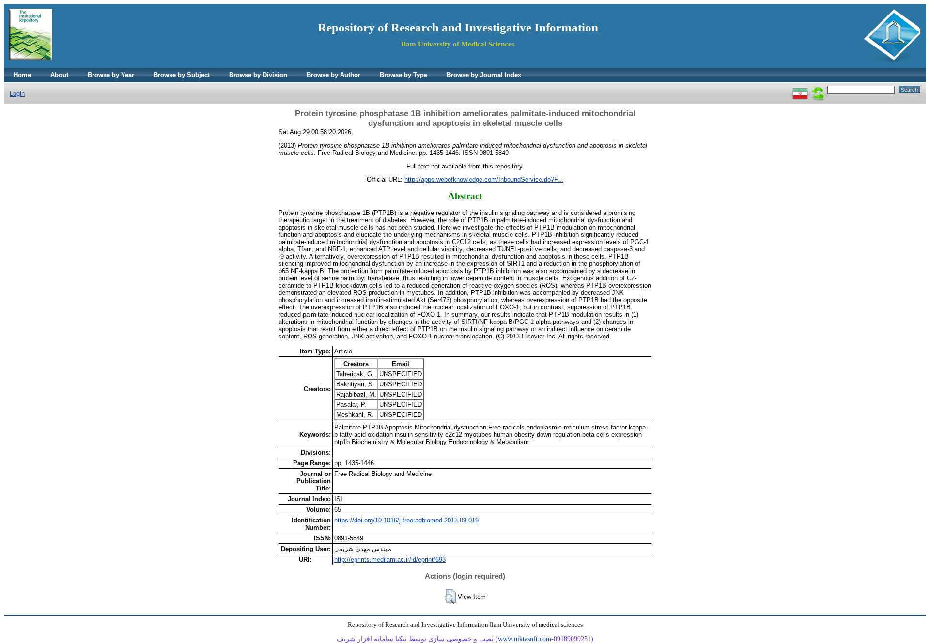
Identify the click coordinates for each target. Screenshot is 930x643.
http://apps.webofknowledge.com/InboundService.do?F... (483, 179)
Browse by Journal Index (484, 74)
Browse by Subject (182, 74)
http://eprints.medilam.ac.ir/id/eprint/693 (390, 559)
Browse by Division (258, 74)
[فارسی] (800, 89)
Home (22, 74)
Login (17, 93)
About (59, 74)
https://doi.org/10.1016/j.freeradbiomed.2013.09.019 (406, 520)
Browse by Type (403, 74)
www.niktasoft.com (524, 639)
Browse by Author (333, 74)
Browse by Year (111, 74)
